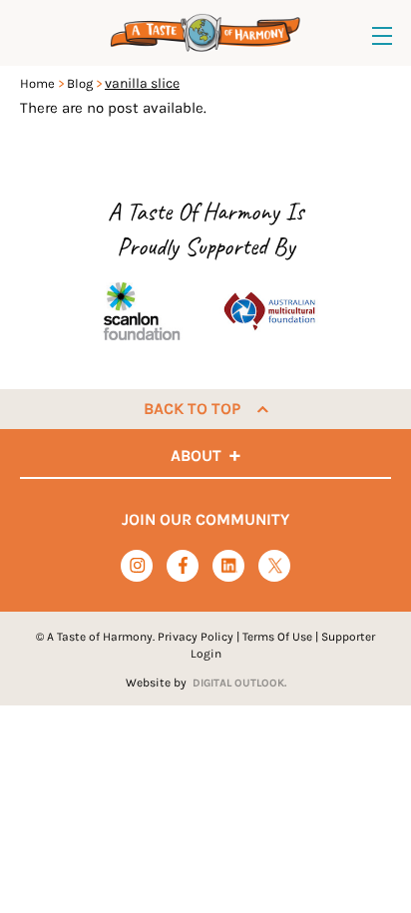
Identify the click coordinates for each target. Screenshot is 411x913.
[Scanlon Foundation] (142, 311)
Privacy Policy (195, 637)
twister (274, 566)
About (196, 455)
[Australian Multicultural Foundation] (269, 311)
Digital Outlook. (239, 683)
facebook (183, 565)
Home (37, 83)
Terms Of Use (277, 637)
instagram (137, 565)
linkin (228, 566)
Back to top (192, 408)
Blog (80, 83)
